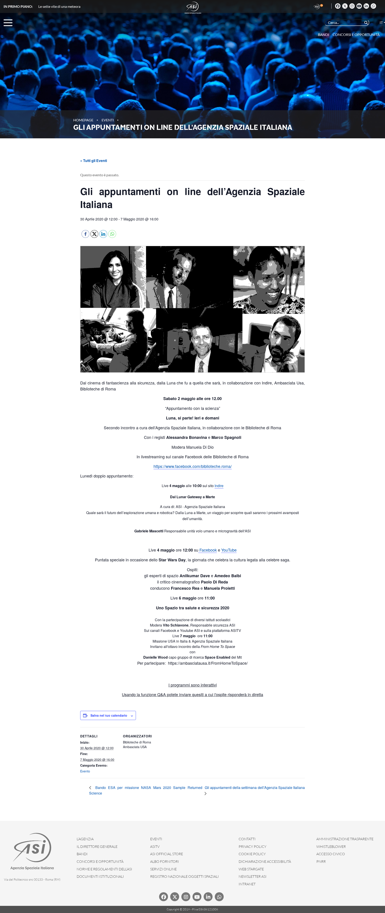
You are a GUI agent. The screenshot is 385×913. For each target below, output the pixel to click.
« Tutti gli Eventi (93, 160)
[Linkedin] (366, 6)
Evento (85, 771)
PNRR (321, 861)
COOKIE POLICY (252, 854)
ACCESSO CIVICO (330, 854)
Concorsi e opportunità (356, 34)
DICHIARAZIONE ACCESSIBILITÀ (265, 861)
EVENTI (156, 839)
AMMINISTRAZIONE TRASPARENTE (344, 839)
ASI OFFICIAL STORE (166, 854)
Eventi (108, 120)
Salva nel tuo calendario (108, 715)
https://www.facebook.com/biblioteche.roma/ (193, 466)
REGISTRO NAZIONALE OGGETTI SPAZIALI (184, 876)
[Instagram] (352, 6)
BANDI (82, 854)
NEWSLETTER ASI (252, 876)
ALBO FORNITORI (164, 861)
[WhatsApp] (373, 6)
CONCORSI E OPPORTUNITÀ (100, 861)
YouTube (229, 550)
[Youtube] (359, 6)
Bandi (323, 34)
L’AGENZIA (85, 839)
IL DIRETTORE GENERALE (97, 846)
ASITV (155, 846)
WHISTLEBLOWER (331, 846)
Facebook (207, 550)
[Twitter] (345, 6)
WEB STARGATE (251, 869)
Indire (219, 485)
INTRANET (247, 884)
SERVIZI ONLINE (163, 869)
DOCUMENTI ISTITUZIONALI (100, 876)
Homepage (83, 120)
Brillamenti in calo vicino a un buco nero (68, 6)
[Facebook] (337, 6)
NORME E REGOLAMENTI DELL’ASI (104, 869)
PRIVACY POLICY (252, 846)
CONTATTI (247, 839)
